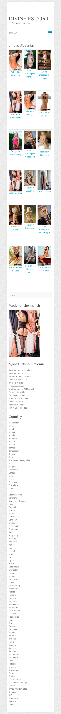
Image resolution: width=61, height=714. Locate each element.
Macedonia (13, 588)
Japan (11, 560)
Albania (12, 432)
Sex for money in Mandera (20, 370)
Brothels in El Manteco (18, 398)
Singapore (13, 645)
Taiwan (12, 673)
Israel (11, 554)
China (11, 479)
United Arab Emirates (18, 689)
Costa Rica (13, 485)
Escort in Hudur (44, 191)
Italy (10, 557)
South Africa (14, 654)
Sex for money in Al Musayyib (21, 389)
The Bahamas (15, 679)
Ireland (12, 551)
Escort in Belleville (17, 392)
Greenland (13, 526)
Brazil (11, 463)
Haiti (11, 532)
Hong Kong (13, 535)
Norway (12, 620)
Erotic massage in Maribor (30, 73)
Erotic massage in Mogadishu (30, 153)
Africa (11, 426)
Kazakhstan (14, 566)
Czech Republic (15, 494)
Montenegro (14, 604)
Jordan (11, 563)
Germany (13, 519)
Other (11, 623)
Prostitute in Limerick (18, 395)
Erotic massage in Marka (44, 74)
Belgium (12, 454)
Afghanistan (14, 422)
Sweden (12, 667)
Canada (12, 473)
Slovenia (12, 651)
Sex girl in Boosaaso (18, 379)
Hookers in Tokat (16, 404)
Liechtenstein (14, 579)
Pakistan (12, 626)
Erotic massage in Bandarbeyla (44, 229)
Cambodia (13, 469)
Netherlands (14, 607)
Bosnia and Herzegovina (19, 460)
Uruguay (12, 692)
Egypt (11, 504)
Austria (12, 444)
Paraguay (13, 629)
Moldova (12, 595)
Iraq (10, 548)
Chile (11, 476)
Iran (10, 545)
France (11, 516)
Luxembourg (14, 585)
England (12, 507)
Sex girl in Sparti (16, 401)
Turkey (12, 685)
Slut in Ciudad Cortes (18, 408)
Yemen (12, 704)
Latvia (11, 573)
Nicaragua (13, 613)
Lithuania (13, 582)
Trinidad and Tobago (18, 682)
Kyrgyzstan (13, 570)
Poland (12, 632)
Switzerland (14, 670)
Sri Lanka (12, 663)
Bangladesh (14, 451)
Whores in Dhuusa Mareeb (20, 376)
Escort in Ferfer (15, 193)
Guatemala (13, 529)
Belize (11, 457)
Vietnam (12, 701)
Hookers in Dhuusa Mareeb (30, 269)
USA (10, 695)
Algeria (12, 435)
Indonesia (13, 541)
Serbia (11, 642)
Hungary (12, 538)
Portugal (12, 635)
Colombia (13, 482)
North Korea (14, 617)
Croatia (12, 488)
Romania (12, 638)
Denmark (13, 498)
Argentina (13, 438)
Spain (11, 660)
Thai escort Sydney (17, 386)
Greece (12, 523)
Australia (12, 441)
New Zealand (14, 610)
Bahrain (12, 447)
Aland (11, 429)
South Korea (14, 657)
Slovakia (12, 648)
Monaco (12, 598)
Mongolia (13, 601)
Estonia (12, 510)
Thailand (13, 676)
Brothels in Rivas (16, 382)
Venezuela (13, 698)
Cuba (11, 491)
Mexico (12, 591)
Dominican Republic (17, 501)
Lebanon (12, 576)
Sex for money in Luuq (18, 373)
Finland (12, 513)
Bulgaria (12, 466)
